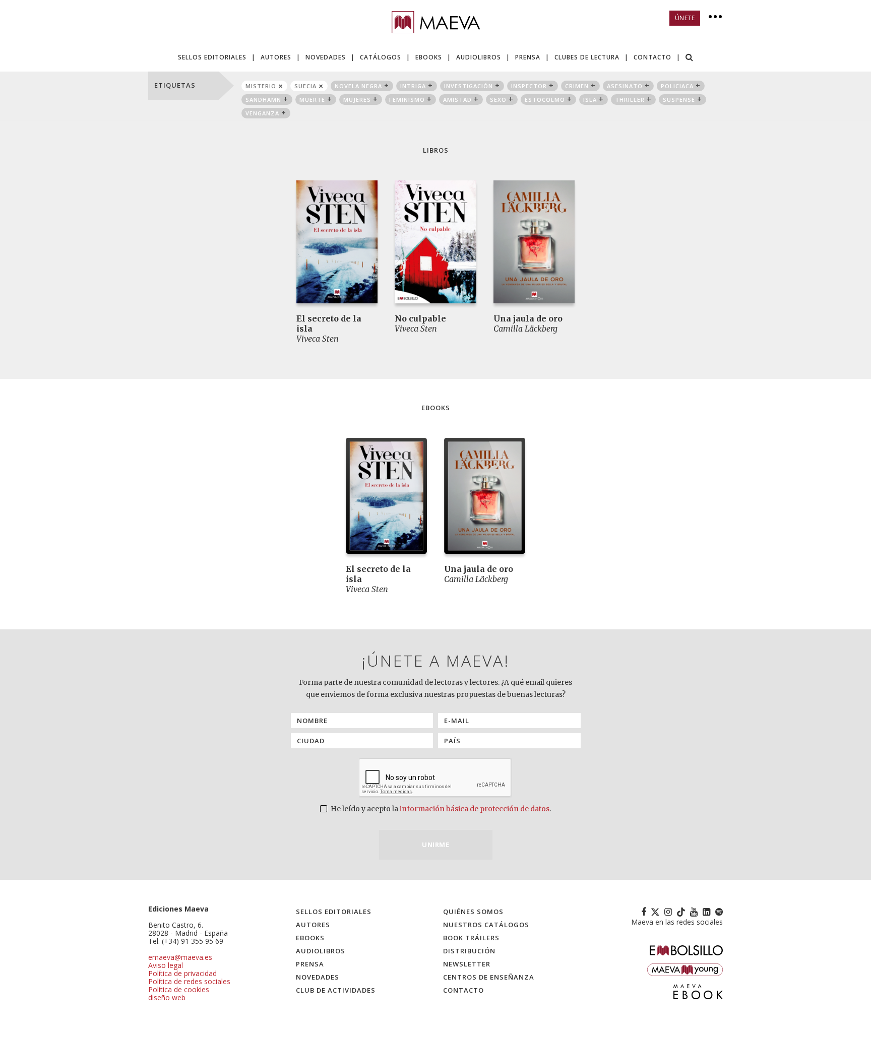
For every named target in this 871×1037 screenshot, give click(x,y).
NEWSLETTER (466, 963)
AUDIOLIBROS (478, 57)
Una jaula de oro (528, 318)
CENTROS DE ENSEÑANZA (488, 977)
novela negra (358, 86)
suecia (305, 86)
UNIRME (435, 844)
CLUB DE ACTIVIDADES (336, 990)
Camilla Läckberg (525, 328)
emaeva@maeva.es (180, 957)
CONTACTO (652, 57)
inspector (529, 86)
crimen (577, 86)
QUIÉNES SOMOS (473, 911)
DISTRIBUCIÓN (469, 950)
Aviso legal (165, 965)
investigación (468, 86)
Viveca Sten (317, 339)
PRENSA (527, 57)
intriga (413, 86)
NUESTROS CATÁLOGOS (486, 924)
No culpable (420, 318)
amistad (457, 99)
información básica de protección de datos (474, 808)
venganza (262, 113)
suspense (679, 99)
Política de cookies (178, 989)
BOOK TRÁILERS (471, 937)
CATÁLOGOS (380, 57)
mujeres (357, 99)
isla (590, 99)
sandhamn (263, 99)
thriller (630, 99)
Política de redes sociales (189, 981)
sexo (498, 99)
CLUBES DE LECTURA (586, 57)
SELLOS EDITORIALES (212, 57)
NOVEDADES (325, 57)
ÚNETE (685, 18)
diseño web (166, 997)
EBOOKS (428, 57)
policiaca (677, 86)
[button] (689, 58)
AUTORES (276, 57)
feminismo (407, 99)
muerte (312, 99)
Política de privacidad (182, 973)
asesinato (625, 86)
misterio (260, 86)
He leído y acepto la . (440, 808)
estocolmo (545, 99)
